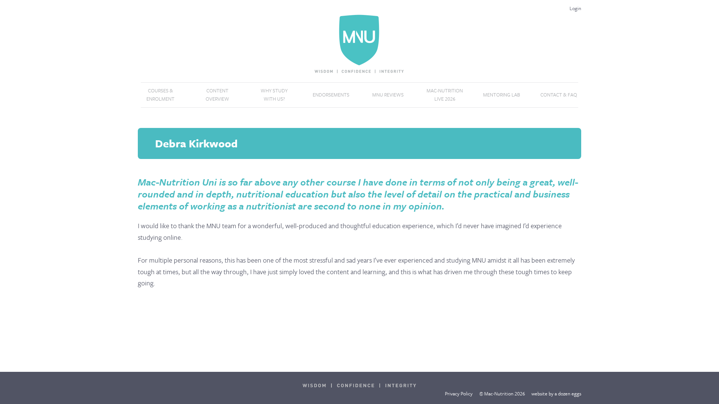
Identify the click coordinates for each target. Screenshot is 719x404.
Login (575, 8)
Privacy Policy (459, 393)
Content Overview (217, 94)
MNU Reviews (388, 94)
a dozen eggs (568, 393)
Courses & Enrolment (160, 94)
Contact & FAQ (558, 94)
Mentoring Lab (501, 94)
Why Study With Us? (274, 94)
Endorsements (331, 94)
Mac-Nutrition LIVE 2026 (445, 94)
